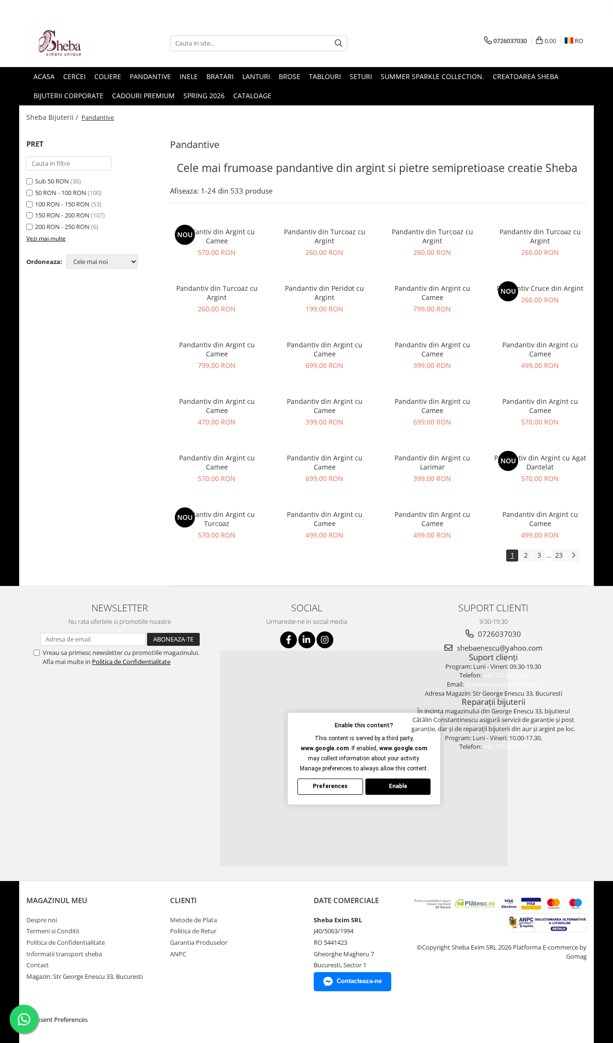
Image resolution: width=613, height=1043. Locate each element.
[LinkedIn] (306, 639)
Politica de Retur (193, 931)
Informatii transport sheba (64, 954)
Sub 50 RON (52, 181)
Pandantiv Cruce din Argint (540, 288)
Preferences (330, 786)
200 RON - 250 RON (62, 226)
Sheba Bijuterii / (53, 117)
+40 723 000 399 (505, 746)
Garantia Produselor (198, 942)
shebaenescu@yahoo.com (499, 648)
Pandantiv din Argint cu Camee (217, 236)
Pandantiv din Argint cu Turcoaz (217, 519)
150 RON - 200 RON (62, 215)
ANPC (178, 954)
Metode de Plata (193, 920)
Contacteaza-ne (359, 981)
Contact (37, 965)
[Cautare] (338, 43)
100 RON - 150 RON (62, 204)
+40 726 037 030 (505, 675)
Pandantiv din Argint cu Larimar (432, 462)
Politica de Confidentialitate (131, 661)
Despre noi (41, 920)
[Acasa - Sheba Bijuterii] (74, 43)
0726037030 (498, 634)
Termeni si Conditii (52, 931)
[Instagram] (325, 639)
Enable (398, 786)
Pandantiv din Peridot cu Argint (324, 293)
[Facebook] (288, 639)
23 (559, 555)
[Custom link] (547, 921)
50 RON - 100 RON (60, 192)
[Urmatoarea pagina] (573, 556)
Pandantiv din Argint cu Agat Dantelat (540, 462)
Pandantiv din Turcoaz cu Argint (324, 236)
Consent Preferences (58, 1019)
